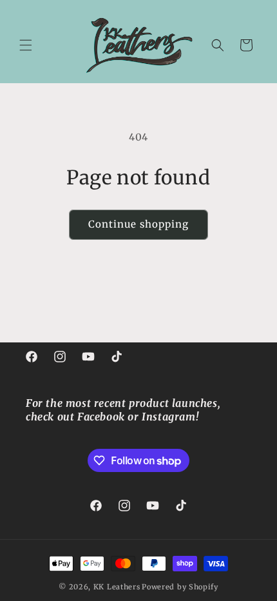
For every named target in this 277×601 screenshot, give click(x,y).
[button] (26, 45)
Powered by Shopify (180, 586)
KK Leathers (116, 586)
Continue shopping (138, 224)
